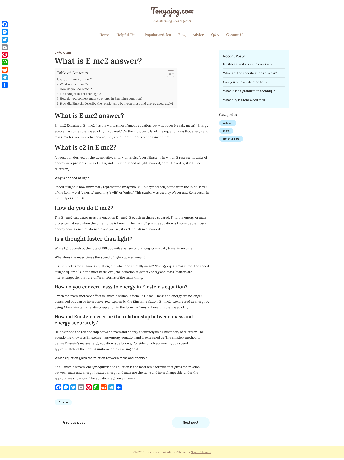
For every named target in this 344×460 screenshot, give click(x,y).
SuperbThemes (201, 452)
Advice (198, 34)
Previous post (73, 422)
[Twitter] (4, 39)
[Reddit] (4, 70)
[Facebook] (4, 24)
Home (104, 34)
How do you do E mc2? (76, 89)
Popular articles (158, 34)
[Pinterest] (4, 54)
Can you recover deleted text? (245, 82)
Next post (190, 422)
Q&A (215, 34)
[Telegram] (4, 77)
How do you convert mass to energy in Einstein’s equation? (101, 98)
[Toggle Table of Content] (168, 73)
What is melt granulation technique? (250, 91)
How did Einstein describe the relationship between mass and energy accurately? (116, 103)
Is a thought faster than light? (80, 94)
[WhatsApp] (4, 62)
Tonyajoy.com (172, 10)
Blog (182, 34)
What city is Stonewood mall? (244, 100)
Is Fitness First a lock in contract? (248, 64)
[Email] (4, 47)
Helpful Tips (126, 34)
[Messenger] (4, 32)
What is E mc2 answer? (75, 79)
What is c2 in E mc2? (74, 84)
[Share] (4, 85)
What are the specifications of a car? (250, 73)
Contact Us (235, 34)
